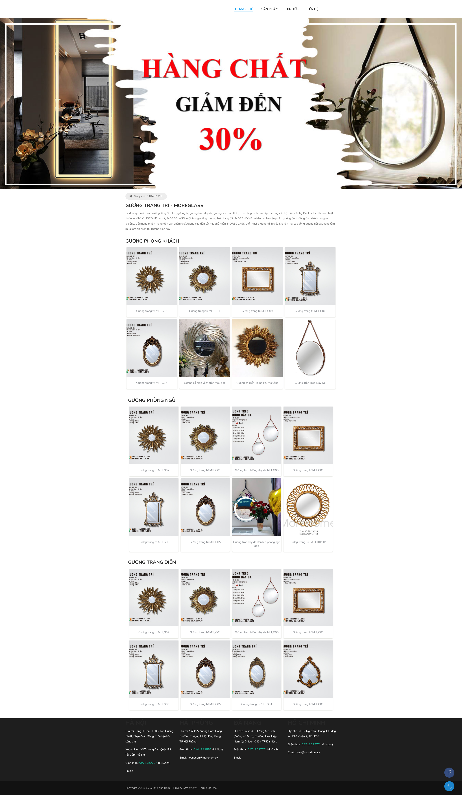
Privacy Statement (185, 788)
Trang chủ (139, 196)
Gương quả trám (160, 788)
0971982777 (148, 763)
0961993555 (202, 749)
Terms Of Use (208, 788)
